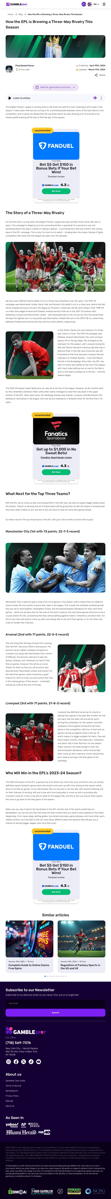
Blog (20, 14)
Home (10, 14)
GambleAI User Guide (15, 1080)
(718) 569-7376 (18, 1043)
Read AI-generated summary (55, 87)
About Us (10, 1106)
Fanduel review (56, 176)
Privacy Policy (12, 1096)
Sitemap (9, 1101)
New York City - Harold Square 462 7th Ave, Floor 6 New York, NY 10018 (22, 1051)
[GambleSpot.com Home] (17, 4)
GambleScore (12, 1091)
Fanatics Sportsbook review (56, 457)
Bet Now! (56, 191)
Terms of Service (13, 1086)
